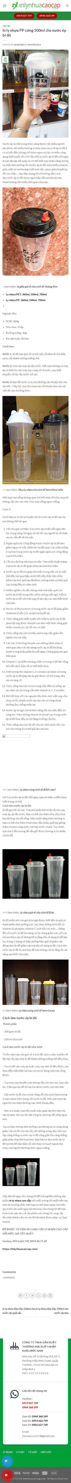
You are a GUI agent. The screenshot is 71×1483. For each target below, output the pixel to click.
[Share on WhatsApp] (20, 1295)
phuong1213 (34, 44)
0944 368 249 (40, 1416)
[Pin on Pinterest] (44, 1295)
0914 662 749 (40, 1420)
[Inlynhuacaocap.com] (35, 6)
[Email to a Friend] (38, 1295)
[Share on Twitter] (32, 1295)
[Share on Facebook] (26, 1295)
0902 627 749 (40, 1424)
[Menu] (4, 6)
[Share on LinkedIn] (50, 1295)
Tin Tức (6, 26)
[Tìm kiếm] (67, 6)
